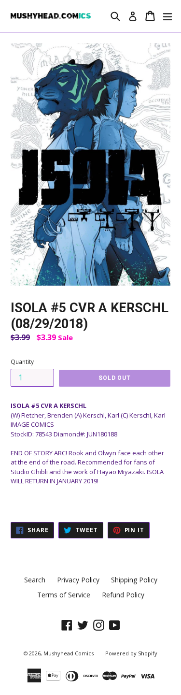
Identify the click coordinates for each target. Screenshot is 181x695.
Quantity (22, 362)
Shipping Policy (134, 579)
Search (34, 579)
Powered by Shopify (131, 653)
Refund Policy (123, 594)
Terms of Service (63, 594)
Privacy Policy (78, 579)
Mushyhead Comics (68, 653)
